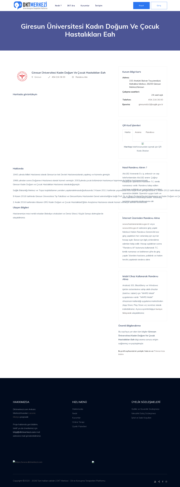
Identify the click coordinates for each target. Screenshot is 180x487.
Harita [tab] (127, 132)
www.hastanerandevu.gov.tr (135, 224)
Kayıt (141, 5)
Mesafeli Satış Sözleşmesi (144, 413)
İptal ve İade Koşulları (141, 417)
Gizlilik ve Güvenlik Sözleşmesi (145, 409)
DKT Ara (71, 5)
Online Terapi (78, 422)
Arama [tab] (138, 132)
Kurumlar (85, 5)
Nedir (74, 413)
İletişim (98, 5)
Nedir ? (58, 5)
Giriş (159, 5)
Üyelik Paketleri (79, 426)
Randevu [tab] (150, 132)
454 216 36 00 (58, 77)
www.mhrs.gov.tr (130, 228)
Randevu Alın (81, 77)
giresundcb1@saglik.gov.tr (151, 104)
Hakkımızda (77, 409)
